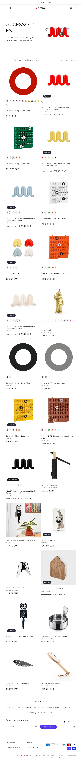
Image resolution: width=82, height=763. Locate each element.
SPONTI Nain (46, 330)
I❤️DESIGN (27, 755)
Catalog (32, 713)
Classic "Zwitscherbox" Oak (52, 589)
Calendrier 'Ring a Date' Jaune (18, 436)
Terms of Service (24, 707)
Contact (10, 707)
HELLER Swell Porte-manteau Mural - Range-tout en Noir (21, 492)
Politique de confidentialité (66, 755)
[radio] (7, 101)
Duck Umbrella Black (50, 485)
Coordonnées (71, 758)
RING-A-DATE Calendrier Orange (54, 274)
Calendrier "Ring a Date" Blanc (53, 219)
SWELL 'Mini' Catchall (14, 274)
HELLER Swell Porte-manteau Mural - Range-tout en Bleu (21, 220)
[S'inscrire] (36, 726)
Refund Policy (39, 707)
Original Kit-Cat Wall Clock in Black (20, 540)
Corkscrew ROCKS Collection (17, 684)
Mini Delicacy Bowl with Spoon (54, 636)
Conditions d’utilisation (55, 758)
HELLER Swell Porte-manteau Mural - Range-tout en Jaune (56, 165)
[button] (4, 8)
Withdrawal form (45, 713)
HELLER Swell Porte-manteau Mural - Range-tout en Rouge (56, 108)
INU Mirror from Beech (50, 684)
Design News (67, 707)
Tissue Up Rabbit (48, 540)
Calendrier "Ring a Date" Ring (18, 111)
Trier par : (18, 60)
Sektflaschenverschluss (15, 588)
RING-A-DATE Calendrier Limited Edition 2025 (57, 437)
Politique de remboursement (44, 755)
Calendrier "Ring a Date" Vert (17, 164)
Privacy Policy (53, 707)
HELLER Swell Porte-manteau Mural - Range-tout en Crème (21, 328)
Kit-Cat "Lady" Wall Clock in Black (19, 636)
